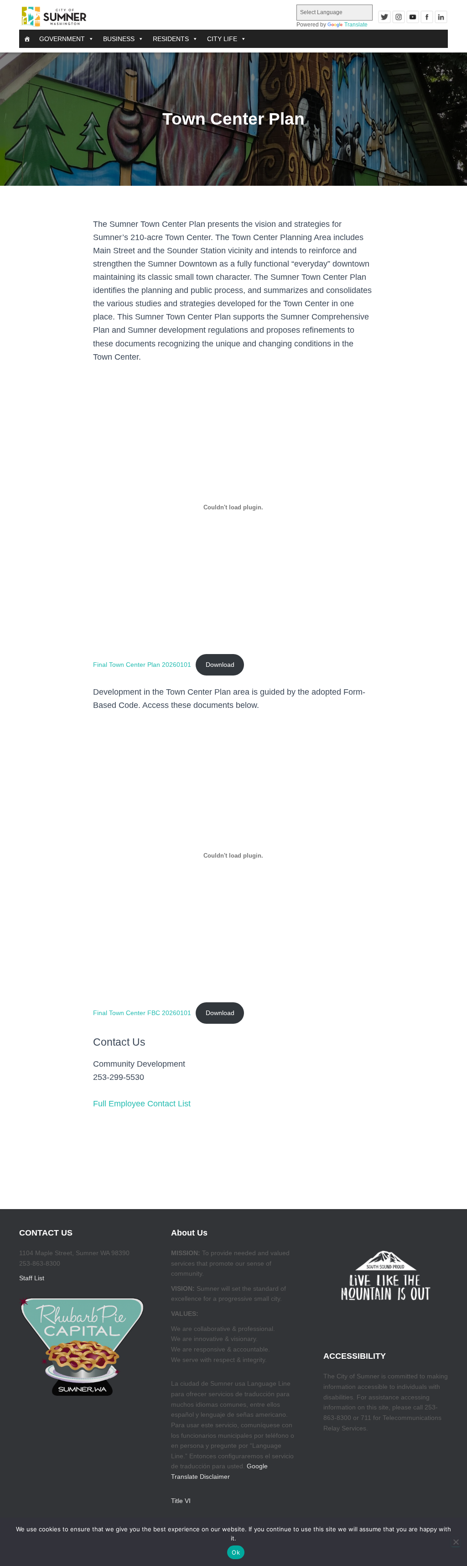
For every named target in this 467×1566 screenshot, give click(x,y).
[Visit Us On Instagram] (398, 17)
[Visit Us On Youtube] (412, 17)
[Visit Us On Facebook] (427, 17)
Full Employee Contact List (142, 1103)
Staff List (31, 1278)
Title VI (181, 1500)
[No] (455, 1541)
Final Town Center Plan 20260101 (142, 664)
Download (220, 664)
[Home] (27, 39)
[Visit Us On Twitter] (384, 17)
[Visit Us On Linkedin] (441, 17)
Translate (356, 24)
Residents (171, 38)
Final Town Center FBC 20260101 (142, 1012)
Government (62, 38)
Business (119, 38)
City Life (222, 38)
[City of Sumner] (53, 16)
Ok (236, 1552)
